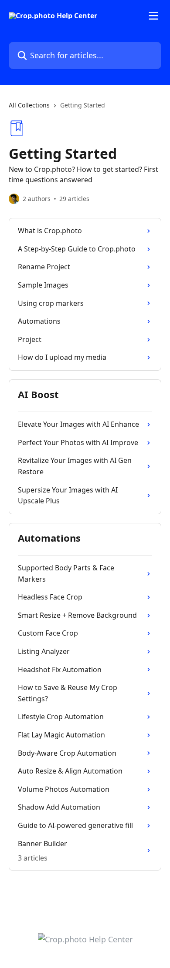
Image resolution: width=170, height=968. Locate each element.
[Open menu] (153, 15)
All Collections (29, 105)
